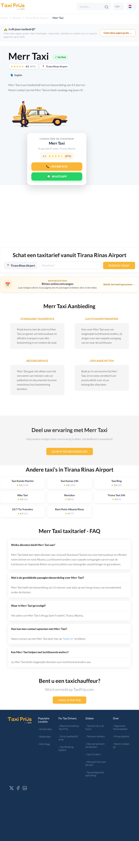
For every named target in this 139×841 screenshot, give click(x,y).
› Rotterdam (44, 736)
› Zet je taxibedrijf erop (68, 738)
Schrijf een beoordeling (69, 451)
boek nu (68, 638)
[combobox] (70, 265)
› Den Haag (44, 743)
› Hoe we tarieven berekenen (95, 745)
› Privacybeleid (121, 736)
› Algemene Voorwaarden (120, 727)
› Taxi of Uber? (93, 754)
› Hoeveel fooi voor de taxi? (95, 763)
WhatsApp (57, 176)
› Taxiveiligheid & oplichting (94, 774)
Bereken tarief (119, 265)
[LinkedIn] (25, 787)
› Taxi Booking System (66, 748)
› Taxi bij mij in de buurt (94, 727)
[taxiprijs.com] (12, 6)
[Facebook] (18, 787)
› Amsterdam (45, 729)
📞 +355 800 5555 (57, 166)
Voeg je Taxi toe (69, 700)
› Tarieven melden (95, 736)
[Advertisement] (69, 218)
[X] (11, 787)
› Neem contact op (121, 745)
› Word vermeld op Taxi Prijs (68, 727)
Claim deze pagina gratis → (118, 32)
